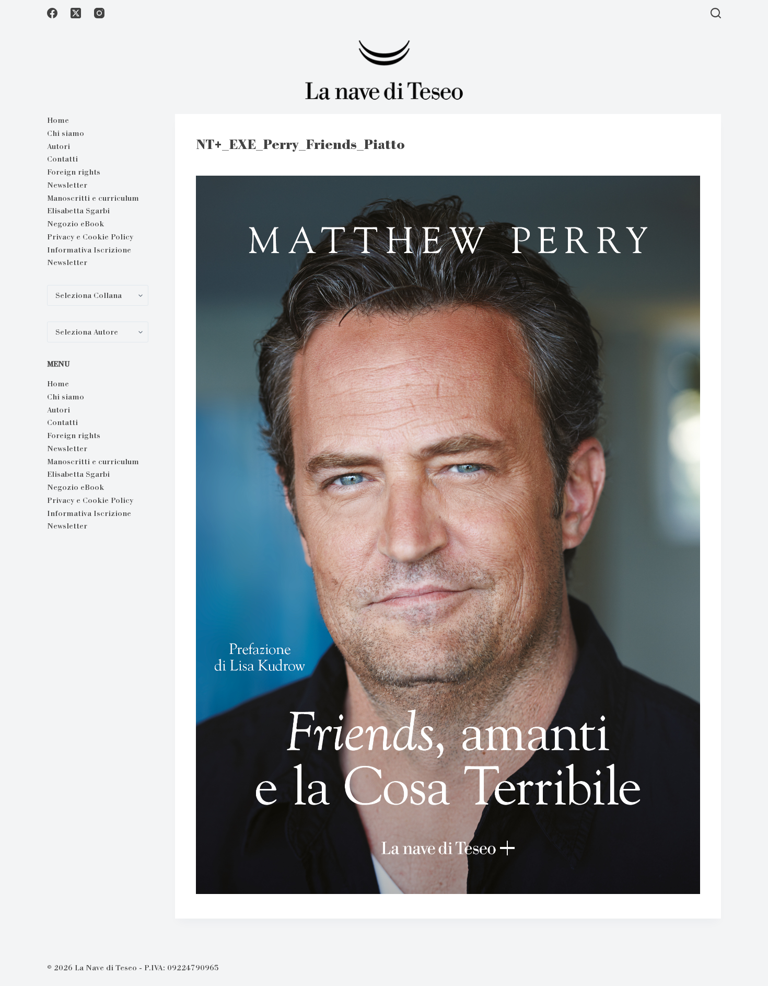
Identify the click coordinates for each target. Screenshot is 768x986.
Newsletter (67, 185)
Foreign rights (73, 172)
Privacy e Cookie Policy (90, 237)
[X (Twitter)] (76, 13)
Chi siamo (65, 133)
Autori (58, 146)
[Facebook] (52, 13)
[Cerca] (716, 13)
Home (58, 120)
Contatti (62, 159)
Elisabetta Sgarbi (78, 210)
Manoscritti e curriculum (93, 198)
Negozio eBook (75, 223)
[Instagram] (99, 13)
